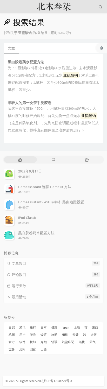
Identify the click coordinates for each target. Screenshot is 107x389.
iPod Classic (27, 217)
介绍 (44, 342)
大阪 (94, 335)
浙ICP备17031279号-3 (57, 381)
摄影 (54, 327)
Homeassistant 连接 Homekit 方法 (44, 186)
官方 (12, 342)
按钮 (33, 342)
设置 (44, 335)
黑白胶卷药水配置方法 (26, 62)
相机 (65, 335)
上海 (77, 327)
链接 (82, 342)
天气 (92, 342)
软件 (22, 342)
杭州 (12, 335)
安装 (75, 335)
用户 (22, 335)
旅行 (33, 327)
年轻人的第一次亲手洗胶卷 (29, 103)
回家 (33, 349)
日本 (44, 327)
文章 (11, 48)
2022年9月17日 (30, 171)
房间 (22, 349)
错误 (54, 342)
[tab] (20, 159)
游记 (22, 327)
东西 (95, 327)
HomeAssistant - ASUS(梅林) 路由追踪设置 (51, 202)
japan (65, 327)
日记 (12, 327)
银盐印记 (68, 342)
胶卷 (33, 335)
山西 (44, 349)
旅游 (54, 335)
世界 (12, 349)
